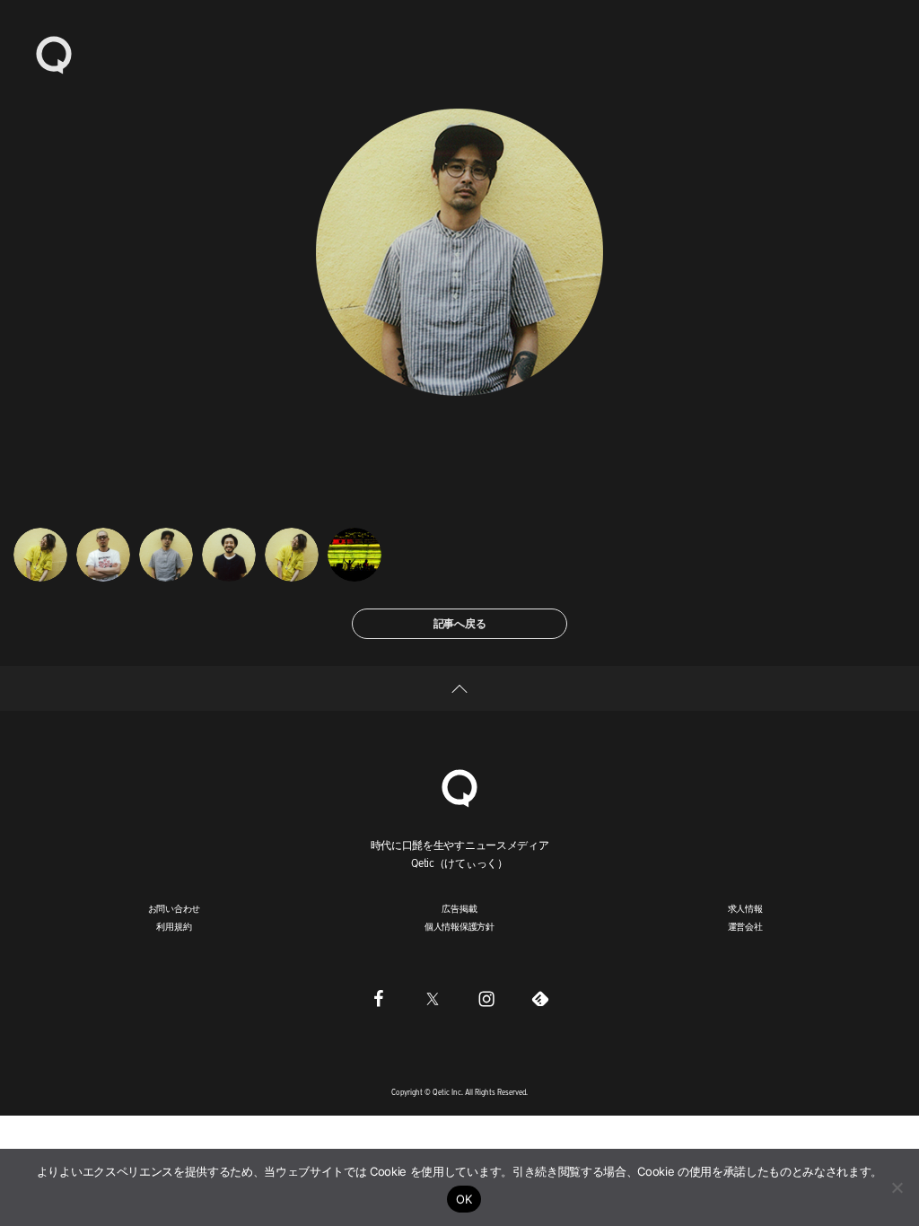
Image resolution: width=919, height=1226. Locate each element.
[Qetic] (53, 53)
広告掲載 (459, 908)
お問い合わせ (174, 908)
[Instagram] (486, 999)
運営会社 (745, 926)
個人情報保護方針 (459, 926)
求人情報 (745, 908)
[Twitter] (433, 999)
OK (464, 1199)
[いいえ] (897, 1187)
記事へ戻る (459, 623)
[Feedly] (540, 999)
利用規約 (173, 926)
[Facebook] (379, 999)
